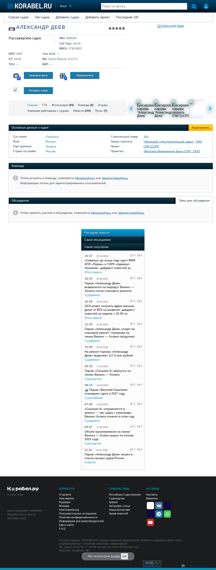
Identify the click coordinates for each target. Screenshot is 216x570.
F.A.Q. (62, 528)
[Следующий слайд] (210, 109)
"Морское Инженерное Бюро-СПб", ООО (171, 151)
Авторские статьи (119, 506)
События (90, 462)
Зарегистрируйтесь (115, 178)
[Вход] (206, 6)
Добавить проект (97, 17)
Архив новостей (118, 513)
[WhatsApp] (167, 514)
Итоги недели (93, 272)
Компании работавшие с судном (48, 110)
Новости (82, 110)
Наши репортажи (119, 509)
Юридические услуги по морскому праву (21, 516)
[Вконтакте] (159, 505)
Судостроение (94, 397)
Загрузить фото (38, 75)
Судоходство (93, 378)
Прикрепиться (85, 75)
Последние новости (96, 232)
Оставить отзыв (38, 90)
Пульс (101, 110)
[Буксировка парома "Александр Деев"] (145, 108)
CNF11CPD (151, 146)
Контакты (152, 494)
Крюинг (113, 502)
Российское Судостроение (125, 494)
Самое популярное (96, 246)
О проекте (65, 494)
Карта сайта (66, 524)
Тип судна (42, 17)
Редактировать (201, 127)
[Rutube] (167, 505)
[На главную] (29, 6)
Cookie (115, 556)
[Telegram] (159, 514)
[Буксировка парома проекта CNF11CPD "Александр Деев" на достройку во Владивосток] (180, 108)
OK (124, 556)
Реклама (64, 506)
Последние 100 (127, 17)
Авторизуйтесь (85, 178)
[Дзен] (150, 505)
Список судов (18, 17)
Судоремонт (92, 295)
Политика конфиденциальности (78, 517)
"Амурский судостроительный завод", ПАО (172, 141)
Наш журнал (66, 498)
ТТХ (44, 105)
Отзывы (103, 105)
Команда (85, 105)
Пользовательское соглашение (78, 513)
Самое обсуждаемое (97, 239)
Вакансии (152, 498)
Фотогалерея (63, 105)
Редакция (64, 502)
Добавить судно (67, 17)
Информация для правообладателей (81, 521)
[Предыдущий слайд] (131, 109)
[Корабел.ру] (23, 489)
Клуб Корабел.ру (69, 509)
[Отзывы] (16, 90)
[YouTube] (150, 522)
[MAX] (150, 514)
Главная (32, 105)
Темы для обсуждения (194, 200)
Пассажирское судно (25, 38)
